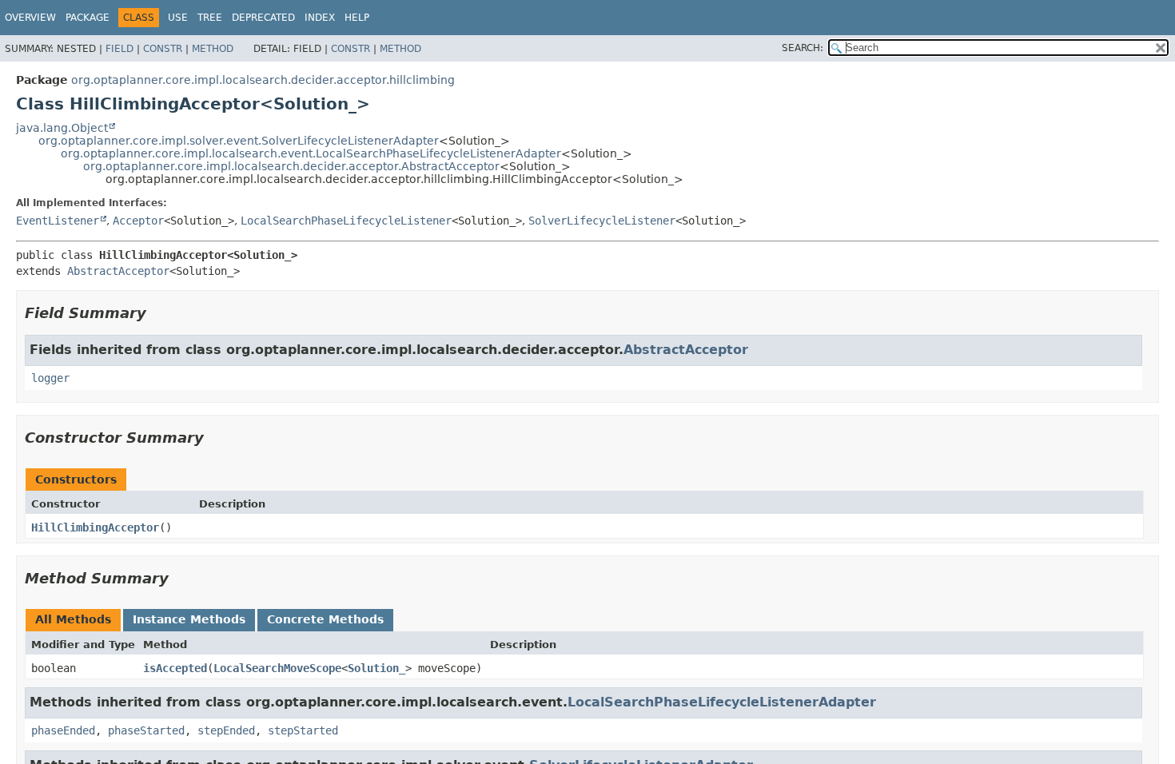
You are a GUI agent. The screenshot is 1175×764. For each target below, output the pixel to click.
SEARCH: (802, 48)
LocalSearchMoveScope (277, 668)
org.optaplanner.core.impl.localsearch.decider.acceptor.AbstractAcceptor (291, 166)
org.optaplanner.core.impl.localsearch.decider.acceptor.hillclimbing (263, 80)
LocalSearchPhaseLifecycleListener (346, 220)
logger (50, 378)
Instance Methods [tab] (189, 619)
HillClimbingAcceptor (95, 527)
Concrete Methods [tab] (325, 619)
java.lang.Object (62, 127)
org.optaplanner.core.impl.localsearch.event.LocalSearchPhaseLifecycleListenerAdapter (311, 153)
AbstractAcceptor (118, 271)
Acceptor (138, 220)
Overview (30, 17)
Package (88, 17)
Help (357, 17)
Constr (162, 48)
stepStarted (303, 730)
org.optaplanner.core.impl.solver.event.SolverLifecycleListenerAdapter (238, 140)
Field (119, 48)
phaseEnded (63, 730)
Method (212, 48)
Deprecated (263, 17)
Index (320, 17)
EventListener (57, 220)
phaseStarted (146, 730)
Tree (209, 17)
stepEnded (226, 730)
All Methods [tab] (73, 619)
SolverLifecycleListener (601, 220)
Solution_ (376, 668)
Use (178, 17)
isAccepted (175, 668)
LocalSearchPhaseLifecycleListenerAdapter (722, 702)
